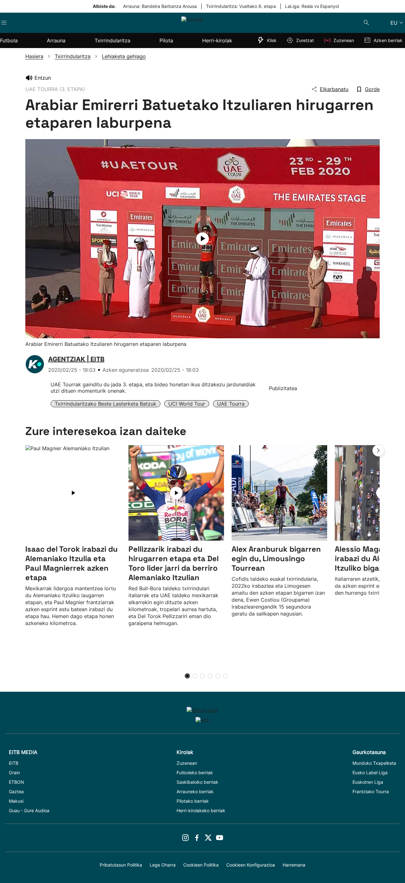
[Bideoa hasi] (202, 238)
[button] (378, 451)
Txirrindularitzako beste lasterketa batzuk (105, 404)
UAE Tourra (231, 404)
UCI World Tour (186, 404)
